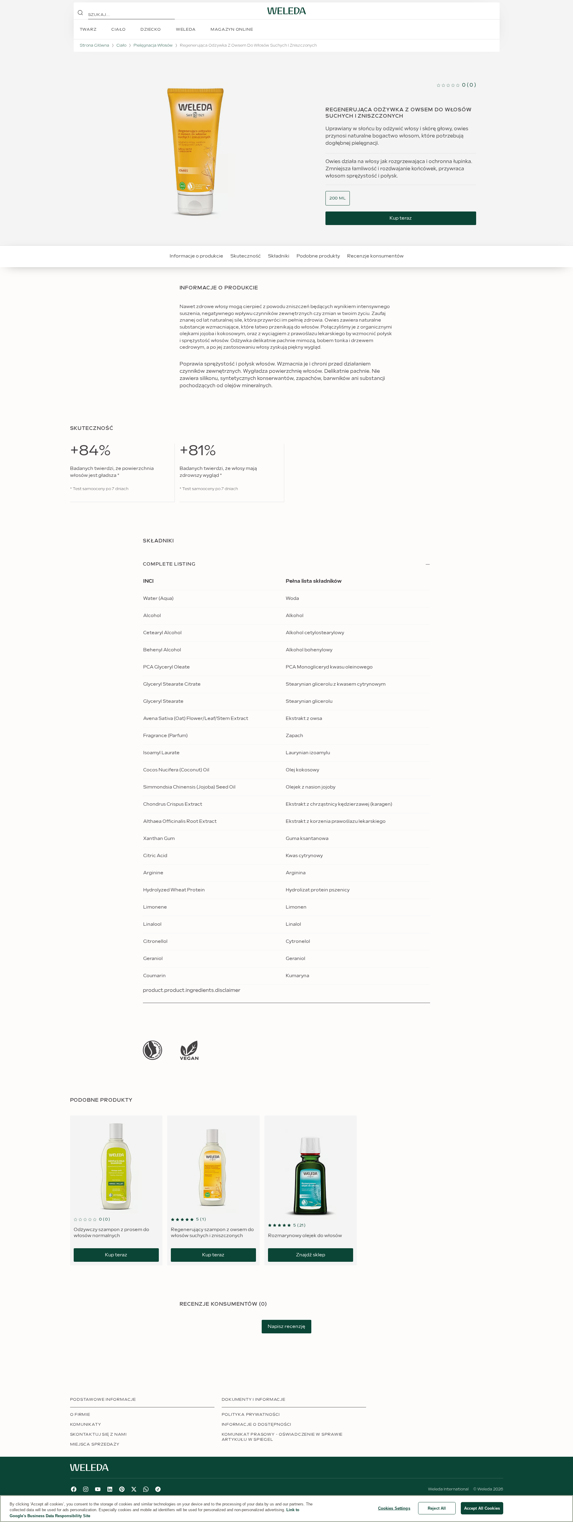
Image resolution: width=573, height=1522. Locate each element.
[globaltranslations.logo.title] (286, 11)
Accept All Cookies (482, 1508)
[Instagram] (85, 1489)
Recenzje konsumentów (375, 256)
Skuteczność (245, 256)
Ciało (121, 45)
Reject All (437, 1508)
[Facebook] (73, 1489)
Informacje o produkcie (196, 256)
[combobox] (337, 198)
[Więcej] (152, 1050)
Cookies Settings (394, 1508)
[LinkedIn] (109, 1489)
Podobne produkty (318, 256)
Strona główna (94, 45)
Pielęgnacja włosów (153, 45)
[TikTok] (158, 1489)
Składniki (278, 256)
